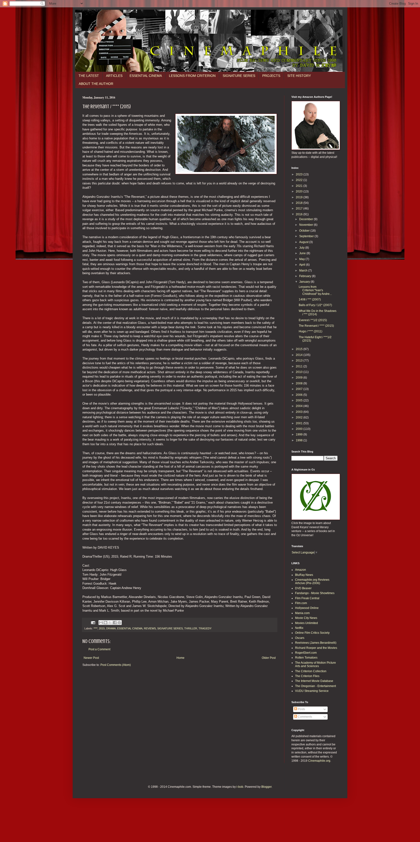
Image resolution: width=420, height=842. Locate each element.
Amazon (300, 569)
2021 (299, 186)
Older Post (269, 658)
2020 (299, 191)
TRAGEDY (205, 628)
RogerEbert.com (306, 652)
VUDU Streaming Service (312, 691)
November (306, 224)
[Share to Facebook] (114, 622)
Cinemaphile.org (319, 760)
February (305, 276)
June (302, 253)
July (302, 247)
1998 (299, 440)
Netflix (299, 628)
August (304, 242)
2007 (299, 389)
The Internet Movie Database (314, 681)
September (307, 236)
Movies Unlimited (306, 623)
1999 (299, 434)
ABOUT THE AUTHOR (96, 84)
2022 (299, 180)
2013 (299, 360)
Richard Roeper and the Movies (316, 648)
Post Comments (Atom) (115, 665)
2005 (299, 400)
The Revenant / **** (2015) (316, 325)
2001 (299, 423)
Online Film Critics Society (312, 632)
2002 (299, 417)
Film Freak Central (307, 598)
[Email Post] (93, 622)
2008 (299, 383)
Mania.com (302, 613)
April (302, 264)
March (303, 270)
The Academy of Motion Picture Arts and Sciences (315, 664)
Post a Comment (99, 649)
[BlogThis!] (105, 622)
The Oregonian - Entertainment (315, 686)
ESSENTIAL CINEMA (146, 76)
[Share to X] (110, 622)
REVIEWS (150, 628)
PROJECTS (271, 76)
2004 (299, 406)
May (302, 259)
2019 (299, 197)
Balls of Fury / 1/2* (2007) (315, 305)
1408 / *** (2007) (310, 299)
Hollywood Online (307, 608)
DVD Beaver (303, 588)
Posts (301, 709)
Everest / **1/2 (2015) (313, 320)
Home (180, 658)
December (306, 219)
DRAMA (111, 628)
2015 (102, 628)
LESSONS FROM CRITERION (192, 76)
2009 (299, 377)
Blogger (266, 786)
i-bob (239, 786)
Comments (304, 716)
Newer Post (91, 658)
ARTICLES (114, 76)
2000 (299, 429)
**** (95, 628)
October (304, 230)
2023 (299, 174)
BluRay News (304, 575)
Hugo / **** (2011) (310, 331)
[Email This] (100, 622)
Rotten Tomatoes (306, 657)
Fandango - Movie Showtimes (314, 593)
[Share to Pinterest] (119, 622)
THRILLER (190, 628)
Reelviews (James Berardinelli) (315, 642)
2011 (299, 366)
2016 (299, 214)
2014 (299, 355)
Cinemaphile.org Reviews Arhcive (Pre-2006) (312, 581)
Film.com (301, 603)
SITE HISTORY (299, 76)
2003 (299, 412)
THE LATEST (89, 76)
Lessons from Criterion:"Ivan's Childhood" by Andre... (315, 290)
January (305, 281)
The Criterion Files (307, 676)
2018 (299, 203)
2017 (299, 208)
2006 (299, 395)
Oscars (299, 638)
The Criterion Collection (310, 671)
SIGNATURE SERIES (239, 76)
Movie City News (306, 618)
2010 (299, 372)
